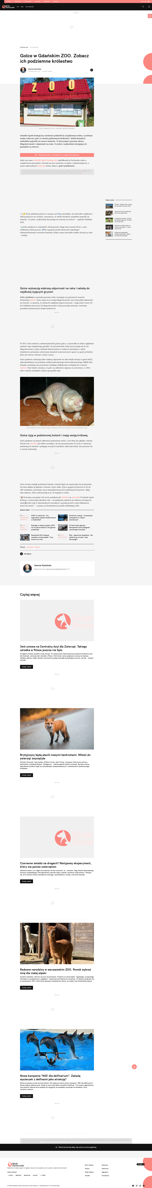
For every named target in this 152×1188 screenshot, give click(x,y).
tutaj (80, 173)
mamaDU (37, 1)
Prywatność (105, 1175)
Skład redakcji (89, 1172)
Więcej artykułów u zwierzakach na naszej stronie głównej (58, 155)
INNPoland (17, 1)
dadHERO (46, 1)
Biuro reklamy (89, 1165)
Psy (18, 6)
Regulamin (105, 1172)
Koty (22, 6)
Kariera (87, 1168)
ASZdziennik (28, 1)
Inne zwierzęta (30, 6)
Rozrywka (55, 1)
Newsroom (105, 1168)
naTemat (8, 1)
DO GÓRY (140, 1164)
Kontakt (87, 1175)
